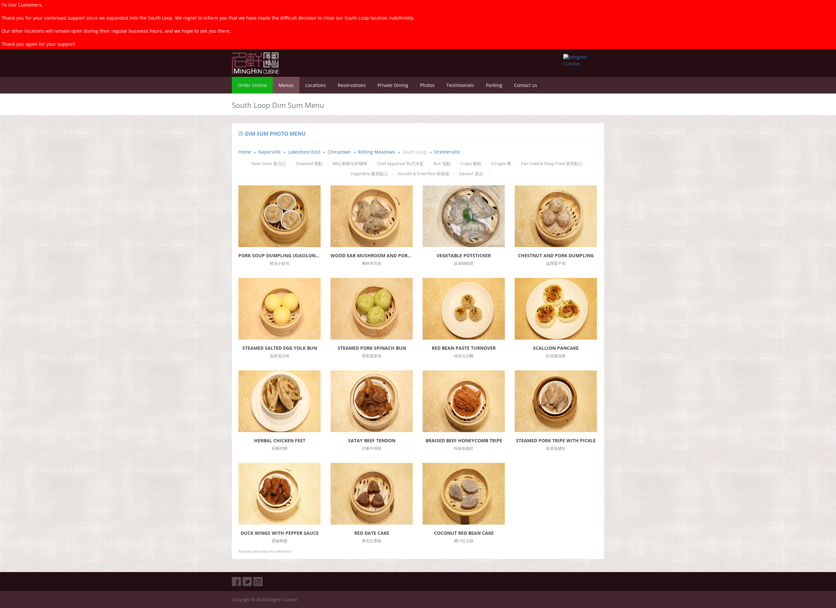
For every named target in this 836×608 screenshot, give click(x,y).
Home (244, 152)
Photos (427, 85)
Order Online (252, 85)
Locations (315, 85)
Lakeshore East (304, 152)
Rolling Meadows (376, 152)
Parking (494, 85)
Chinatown (339, 152)
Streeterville (447, 152)
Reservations (352, 85)
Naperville (269, 152)
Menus (286, 85)
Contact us (525, 85)
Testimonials (460, 85)
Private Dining (393, 85)
